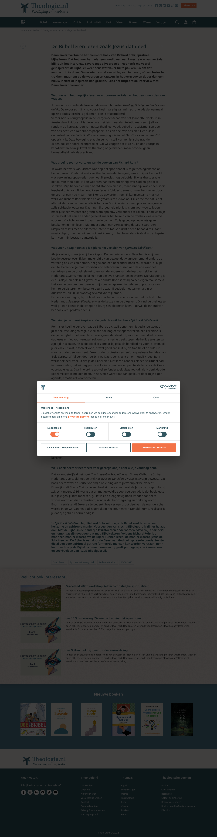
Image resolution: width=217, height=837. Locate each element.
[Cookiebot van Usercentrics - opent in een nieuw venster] (162, 387)
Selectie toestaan (108, 447)
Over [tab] (156, 397)
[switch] (90, 434)
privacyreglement (78, 416)
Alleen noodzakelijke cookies (63, 447)
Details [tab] (108, 397)
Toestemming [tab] (61, 397)
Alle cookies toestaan (154, 447)
